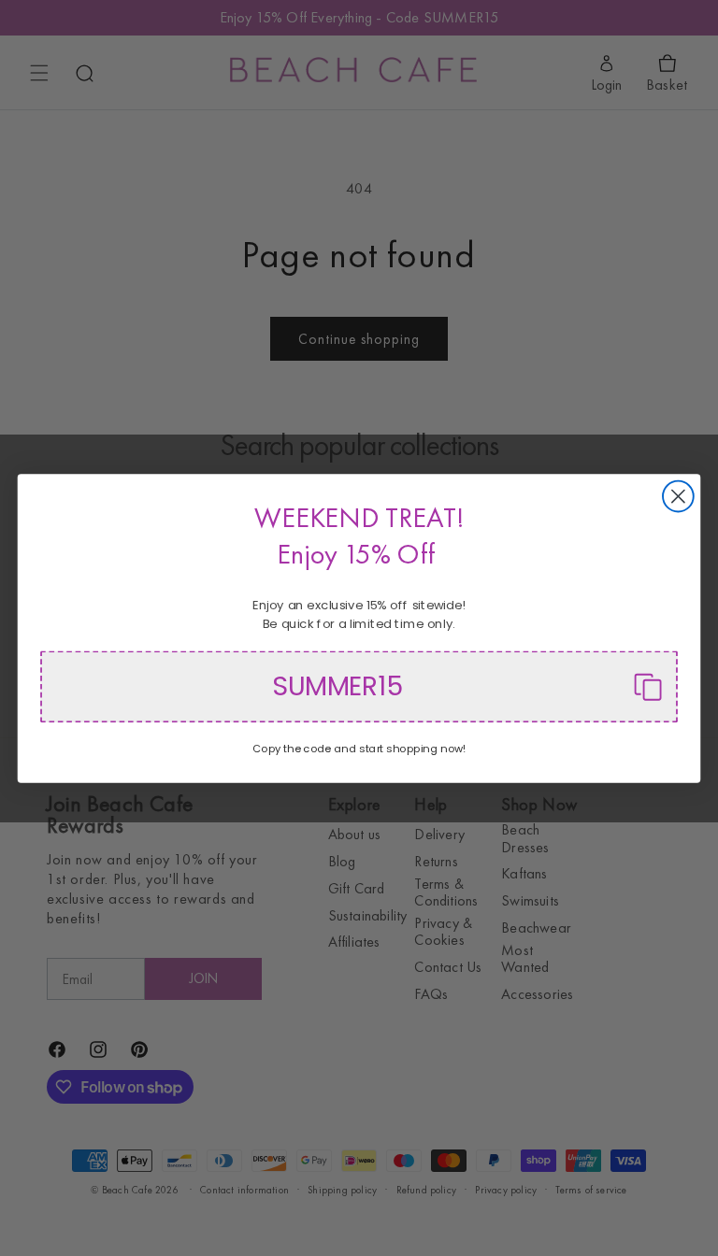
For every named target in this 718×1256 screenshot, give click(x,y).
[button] (359, 686)
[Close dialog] (678, 495)
